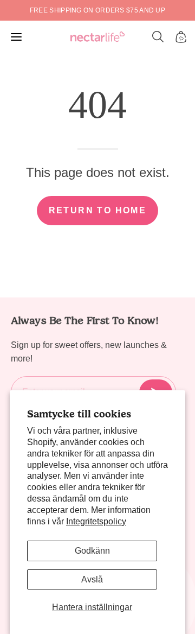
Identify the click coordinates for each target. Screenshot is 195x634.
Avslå (92, 579)
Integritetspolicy (96, 521)
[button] (158, 37)
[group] (97, 10)
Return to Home (98, 210)
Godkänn (92, 550)
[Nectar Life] (97, 37)
